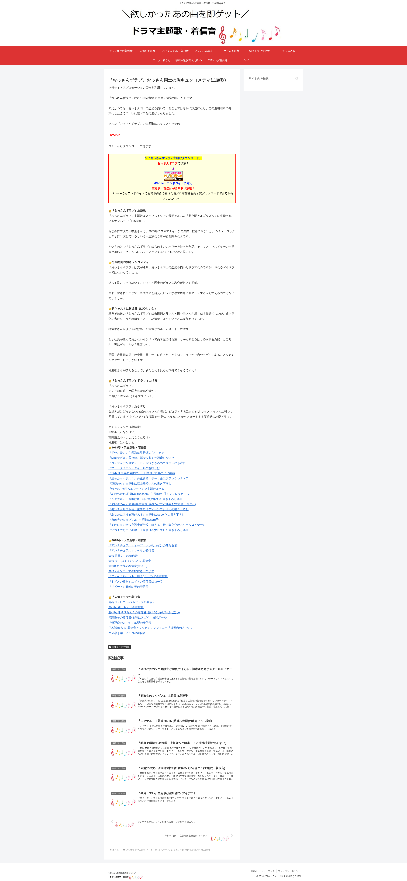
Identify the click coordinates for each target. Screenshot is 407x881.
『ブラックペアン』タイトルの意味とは (134, 468)
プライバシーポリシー (289, 871)
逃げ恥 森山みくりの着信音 (126, 607)
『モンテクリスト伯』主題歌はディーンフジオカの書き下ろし (148, 509)
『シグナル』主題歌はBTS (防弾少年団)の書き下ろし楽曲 (145, 499)
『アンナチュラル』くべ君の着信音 (131, 550)
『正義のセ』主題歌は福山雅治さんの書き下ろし (139, 483)
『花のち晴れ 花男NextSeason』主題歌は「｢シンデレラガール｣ (149, 494)
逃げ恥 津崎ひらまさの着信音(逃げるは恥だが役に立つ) (144, 612)
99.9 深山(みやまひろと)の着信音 (129, 560)
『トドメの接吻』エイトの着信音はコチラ (135, 581)
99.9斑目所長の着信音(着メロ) (127, 566)
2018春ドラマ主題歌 (121, 647)
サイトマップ (268, 871)
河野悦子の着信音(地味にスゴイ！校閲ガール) (138, 617)
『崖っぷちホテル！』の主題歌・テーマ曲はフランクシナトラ (148, 478)
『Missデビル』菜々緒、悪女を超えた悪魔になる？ (141, 457)
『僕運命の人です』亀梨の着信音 (129, 622)
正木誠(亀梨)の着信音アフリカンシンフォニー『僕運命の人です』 (150, 627)
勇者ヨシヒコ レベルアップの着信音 (131, 602)
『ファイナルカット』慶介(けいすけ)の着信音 (138, 576)
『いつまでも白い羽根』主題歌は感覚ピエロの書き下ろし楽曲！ (149, 530)
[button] (297, 78)
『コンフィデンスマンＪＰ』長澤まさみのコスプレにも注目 (147, 463)
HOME (254, 871)
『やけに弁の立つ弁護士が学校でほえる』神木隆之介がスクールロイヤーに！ (158, 524)
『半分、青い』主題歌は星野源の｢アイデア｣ (137, 452)
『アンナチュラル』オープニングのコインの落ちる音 (142, 545)
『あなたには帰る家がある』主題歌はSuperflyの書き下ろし (146, 514)
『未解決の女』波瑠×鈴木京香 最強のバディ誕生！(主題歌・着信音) (152, 504)
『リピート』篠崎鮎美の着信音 (128, 586)
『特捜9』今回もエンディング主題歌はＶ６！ (137, 488)
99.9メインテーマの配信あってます (131, 571)
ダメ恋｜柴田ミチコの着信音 (127, 633)
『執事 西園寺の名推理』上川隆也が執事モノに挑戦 (141, 473)
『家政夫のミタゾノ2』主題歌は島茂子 (133, 519)
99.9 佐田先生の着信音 (123, 555)
